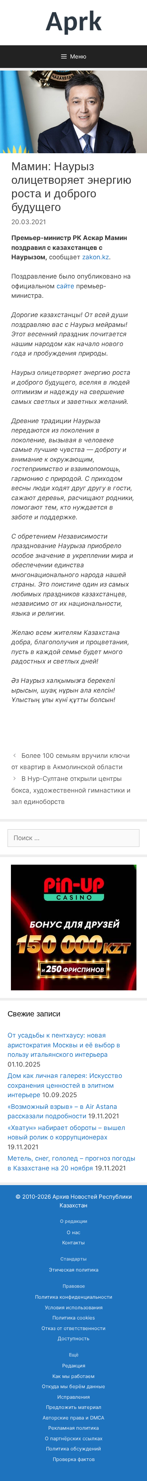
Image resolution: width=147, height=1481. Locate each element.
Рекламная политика (73, 1428)
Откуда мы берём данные (73, 1386)
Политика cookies (73, 1318)
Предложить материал (73, 1407)
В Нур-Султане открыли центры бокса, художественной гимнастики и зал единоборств (70, 790)
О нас (73, 1232)
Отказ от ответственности (73, 1328)
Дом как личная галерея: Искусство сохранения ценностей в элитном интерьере (65, 1085)
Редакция (73, 1366)
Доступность (73, 1338)
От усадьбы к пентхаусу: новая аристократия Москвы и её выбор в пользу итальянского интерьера (64, 1044)
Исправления (73, 1397)
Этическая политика (73, 1270)
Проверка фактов (74, 1459)
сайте (65, 286)
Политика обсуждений (73, 1449)
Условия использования (74, 1307)
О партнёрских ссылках (74, 1438)
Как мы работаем (73, 1376)
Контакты (73, 1242)
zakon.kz (95, 257)
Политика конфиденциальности (73, 1297)
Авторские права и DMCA (73, 1418)
